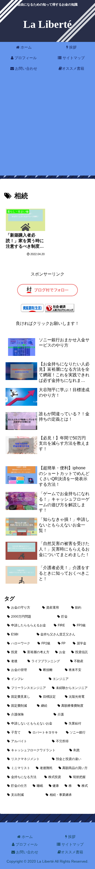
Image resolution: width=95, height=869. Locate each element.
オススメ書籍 (72, 852)
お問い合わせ (26, 852)
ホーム (27, 837)
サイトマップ (72, 844)
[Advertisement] (47, 128)
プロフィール (26, 844)
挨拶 (71, 837)
